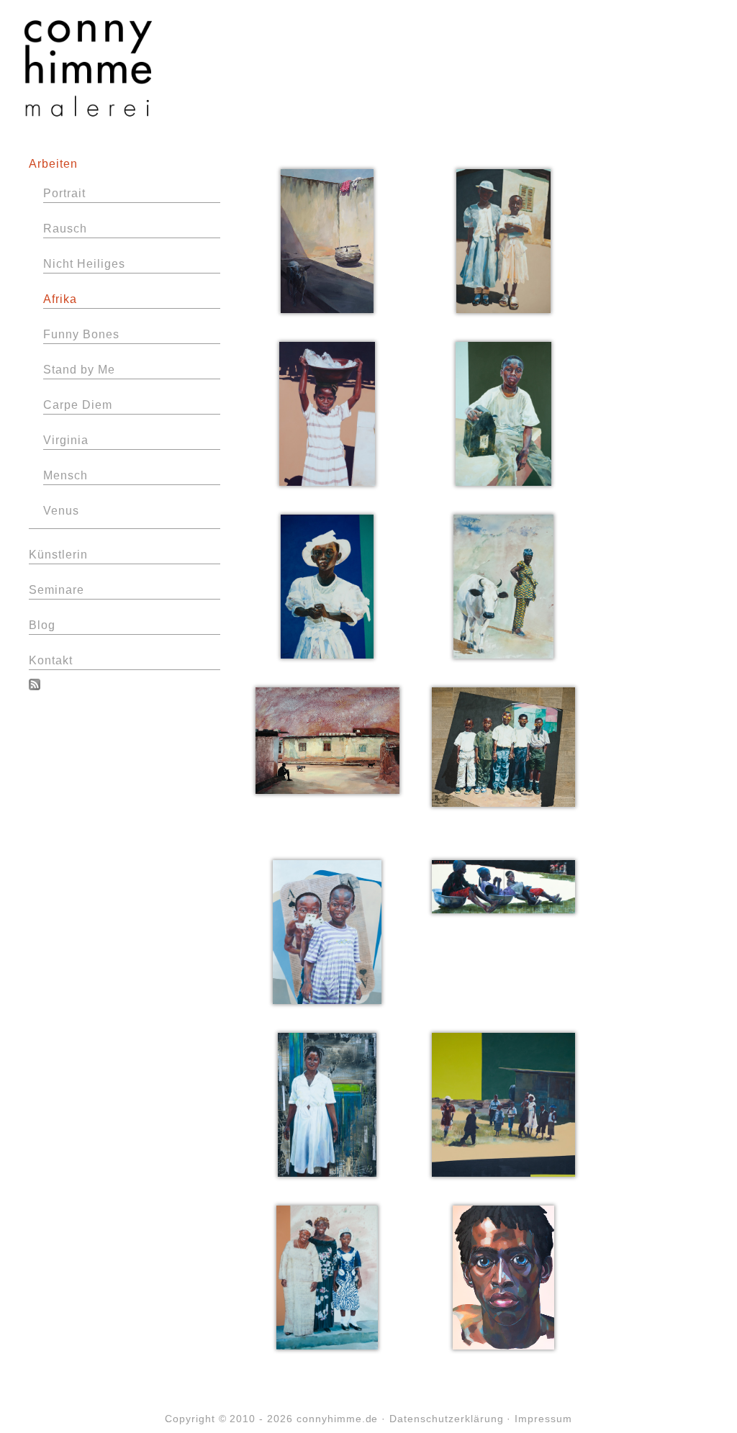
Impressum (543, 1418)
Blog (42, 625)
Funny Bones (81, 334)
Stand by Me (79, 369)
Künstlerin (58, 554)
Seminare (56, 590)
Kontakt (51, 660)
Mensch (65, 475)
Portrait (64, 193)
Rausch (65, 228)
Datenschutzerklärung (446, 1418)
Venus (61, 511)
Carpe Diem (77, 405)
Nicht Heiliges (84, 264)
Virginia (66, 440)
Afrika (60, 299)
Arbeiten (53, 164)
